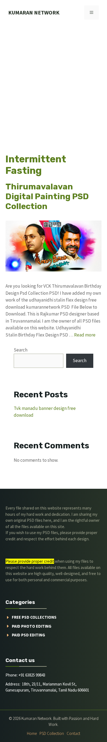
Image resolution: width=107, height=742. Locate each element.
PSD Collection (52, 733)
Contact (73, 733)
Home (32, 733)
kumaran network (34, 12)
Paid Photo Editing (31, 626)
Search (20, 350)
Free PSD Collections (34, 617)
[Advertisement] (53, 81)
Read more (84, 335)
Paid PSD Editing (28, 634)
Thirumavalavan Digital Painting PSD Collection (47, 196)
